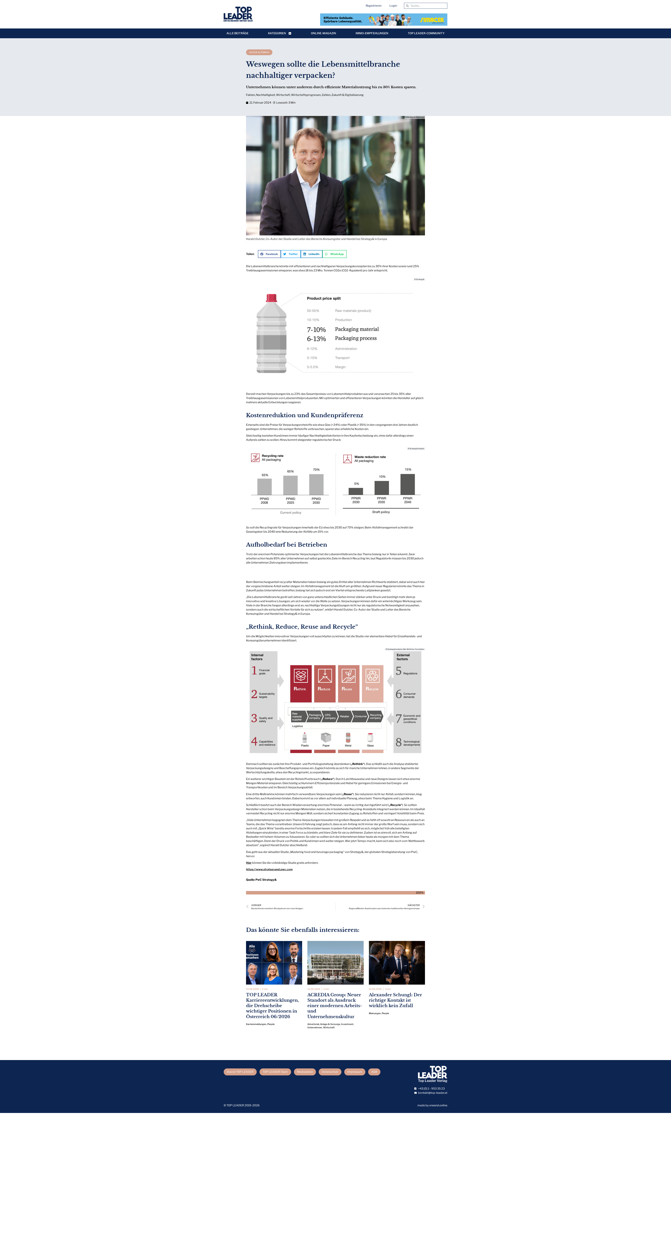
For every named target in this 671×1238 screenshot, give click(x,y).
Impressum (354, 1071)
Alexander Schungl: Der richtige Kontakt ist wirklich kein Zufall (395, 1000)
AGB (374, 1071)
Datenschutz (330, 1071)
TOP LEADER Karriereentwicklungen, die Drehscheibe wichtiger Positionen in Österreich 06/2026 (272, 1005)
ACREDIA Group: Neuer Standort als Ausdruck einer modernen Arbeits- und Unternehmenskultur (334, 1005)
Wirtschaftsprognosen (306, 95)
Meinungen (375, 1013)
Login (393, 5)
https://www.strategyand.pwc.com (269, 869)
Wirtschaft (283, 95)
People (271, 1024)
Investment (347, 1024)
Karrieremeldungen (256, 1024)
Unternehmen (314, 1027)
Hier (249, 862)
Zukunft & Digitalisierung (347, 95)
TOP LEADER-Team (275, 1071)
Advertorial (313, 1024)
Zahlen (326, 95)
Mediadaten (305, 1071)
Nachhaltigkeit (265, 95)
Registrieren (373, 5)
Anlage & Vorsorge (330, 1024)
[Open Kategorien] (289, 33)
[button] (269, 254)
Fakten (250, 95)
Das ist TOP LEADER (240, 1071)
